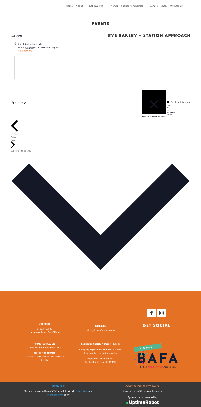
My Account (176, 6)
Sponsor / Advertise (132, 6)
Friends (113, 6)
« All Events (16, 35)
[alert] (168, 108)
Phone (44, 324)
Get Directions (25, 50)
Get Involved (96, 6)
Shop (164, 6)
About (79, 6)
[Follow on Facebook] (151, 313)
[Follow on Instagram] (161, 313)
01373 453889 (44, 328)
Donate (153, 6)
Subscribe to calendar (21, 150)
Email (100, 326)
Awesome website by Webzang (142, 385)
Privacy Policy (58, 385)
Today (13, 137)
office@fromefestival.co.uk (100, 330)
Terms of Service (55, 394)
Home (69, 6)
